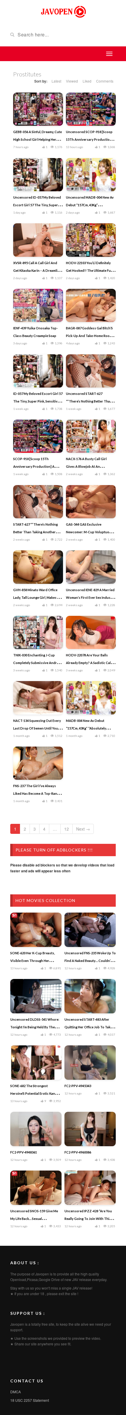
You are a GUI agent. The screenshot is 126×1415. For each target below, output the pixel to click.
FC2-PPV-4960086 (77, 1152)
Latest (56, 80)
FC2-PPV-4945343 (77, 1086)
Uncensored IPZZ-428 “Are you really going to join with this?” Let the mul (89, 1218)
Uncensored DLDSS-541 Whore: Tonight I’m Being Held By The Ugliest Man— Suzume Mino (34, 1027)
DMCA (15, 1391)
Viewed (72, 80)
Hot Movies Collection (45, 900)
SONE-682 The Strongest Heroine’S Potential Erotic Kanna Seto (34, 1093)
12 (66, 829)
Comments (104, 80)
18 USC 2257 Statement (29, 1400)
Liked (87, 80)
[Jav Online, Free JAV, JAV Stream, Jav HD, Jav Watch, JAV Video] (63, 11)
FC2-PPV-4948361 (23, 1152)
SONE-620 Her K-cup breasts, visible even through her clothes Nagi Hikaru (32, 960)
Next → (83, 829)
